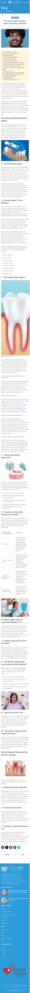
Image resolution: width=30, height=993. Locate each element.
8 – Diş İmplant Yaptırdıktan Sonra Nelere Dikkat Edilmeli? (13, 68)
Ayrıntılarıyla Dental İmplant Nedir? (10, 53)
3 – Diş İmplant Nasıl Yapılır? (8, 59)
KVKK (2, 941)
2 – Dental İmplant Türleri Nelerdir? (10, 57)
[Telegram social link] (18, 847)
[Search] (21, 2)
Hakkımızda (4, 929)
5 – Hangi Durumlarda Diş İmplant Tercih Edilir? (13, 62)
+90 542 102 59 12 (16, 874)
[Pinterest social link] (10, 847)
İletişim (3, 935)
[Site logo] (13, 2)
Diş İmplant (9, 11)
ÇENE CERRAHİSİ (5, 923)
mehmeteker (11, 27)
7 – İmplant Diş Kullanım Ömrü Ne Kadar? (11, 66)
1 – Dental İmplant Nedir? (8, 55)
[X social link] (6, 847)
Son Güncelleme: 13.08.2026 (15, 990)
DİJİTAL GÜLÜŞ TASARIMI (8, 914)
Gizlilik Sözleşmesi (6, 938)
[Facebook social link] (2, 847)
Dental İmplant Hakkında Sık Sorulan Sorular (12, 74)
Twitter (3, 953)
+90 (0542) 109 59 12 (15, 879)
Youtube (3, 956)
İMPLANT (3, 909)
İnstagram (3, 947)
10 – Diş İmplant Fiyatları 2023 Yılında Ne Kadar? (13, 72)
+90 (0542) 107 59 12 (19, 881)
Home (2, 11)
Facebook (4, 950)
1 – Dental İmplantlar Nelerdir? (9, 76)
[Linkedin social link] (14, 847)
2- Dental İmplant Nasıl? (7, 77)
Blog (2, 932)
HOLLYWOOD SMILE (6, 912)
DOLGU (3, 920)
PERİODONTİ (4, 917)
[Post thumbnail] (4, 892)
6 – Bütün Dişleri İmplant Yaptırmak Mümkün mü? (13, 64)
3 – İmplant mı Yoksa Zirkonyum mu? (10, 79)
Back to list (15, 854)
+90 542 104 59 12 (16, 876)
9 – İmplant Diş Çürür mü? (8, 71)
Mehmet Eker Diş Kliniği (16, 818)
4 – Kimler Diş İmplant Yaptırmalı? (10, 60)
